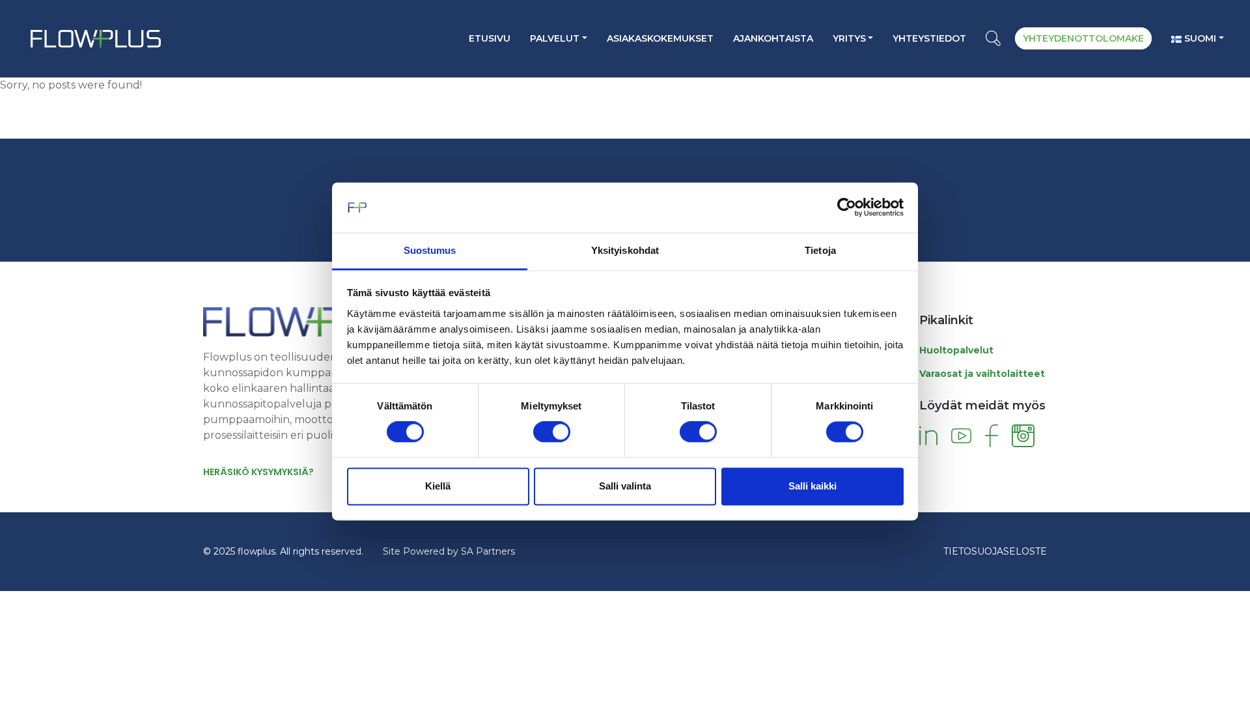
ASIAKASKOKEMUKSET (660, 38)
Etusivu (489, 38)
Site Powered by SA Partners (449, 551)
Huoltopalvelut (956, 350)
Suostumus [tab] (430, 250)
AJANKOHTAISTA (773, 38)
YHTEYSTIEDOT (929, 38)
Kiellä (438, 485)
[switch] (551, 432)
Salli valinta (625, 485)
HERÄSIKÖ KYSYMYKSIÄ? (258, 471)
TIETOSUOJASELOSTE (995, 551)
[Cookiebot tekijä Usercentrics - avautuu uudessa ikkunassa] (847, 207)
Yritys (849, 38)
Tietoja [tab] (820, 250)
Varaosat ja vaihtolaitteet (982, 373)
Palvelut (554, 38)
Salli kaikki (812, 485)
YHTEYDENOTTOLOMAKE (1083, 38)
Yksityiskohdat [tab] (625, 250)
